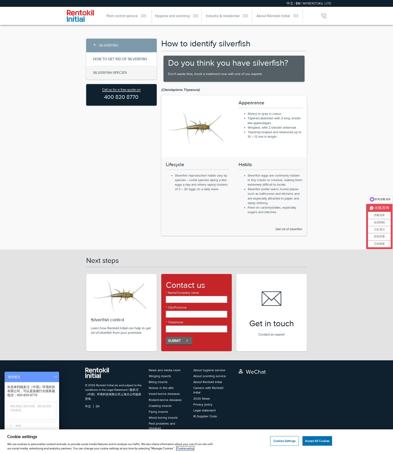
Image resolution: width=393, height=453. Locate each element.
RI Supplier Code (205, 416)
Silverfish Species (110, 73)
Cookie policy (185, 448)
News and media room (164, 370)
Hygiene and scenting (172, 16)
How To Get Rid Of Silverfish (120, 59)
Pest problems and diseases (162, 426)
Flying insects (158, 411)
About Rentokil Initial (273, 16)
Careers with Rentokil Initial (208, 390)
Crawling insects (160, 406)
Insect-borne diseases (164, 394)
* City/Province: (176, 307)
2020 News (201, 398)
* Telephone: (175, 322)
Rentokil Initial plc (107, 385)
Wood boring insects (163, 417)
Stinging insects (160, 376)
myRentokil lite (317, 3)
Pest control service (122, 16)
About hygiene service (209, 370)
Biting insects (158, 382)
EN (97, 406)
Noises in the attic (161, 388)
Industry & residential (222, 16)
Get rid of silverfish (289, 229)
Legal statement (204, 410)
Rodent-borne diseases (165, 400)
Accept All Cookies (317, 441)
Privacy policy (202, 404)
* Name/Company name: (182, 292)
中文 (290, 3)
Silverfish (108, 45)
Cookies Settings (284, 441)
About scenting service (209, 376)
